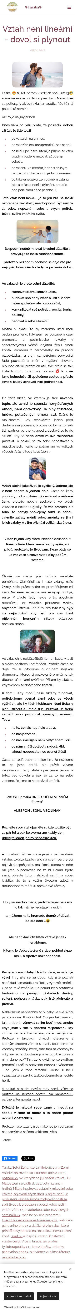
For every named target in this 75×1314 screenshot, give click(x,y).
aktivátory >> (39, 1252)
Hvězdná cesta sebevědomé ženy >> (29, 1220)
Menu (69, 7)
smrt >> (16, 1236)
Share (12, 1158)
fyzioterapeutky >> (16, 1247)
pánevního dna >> (15, 1225)
